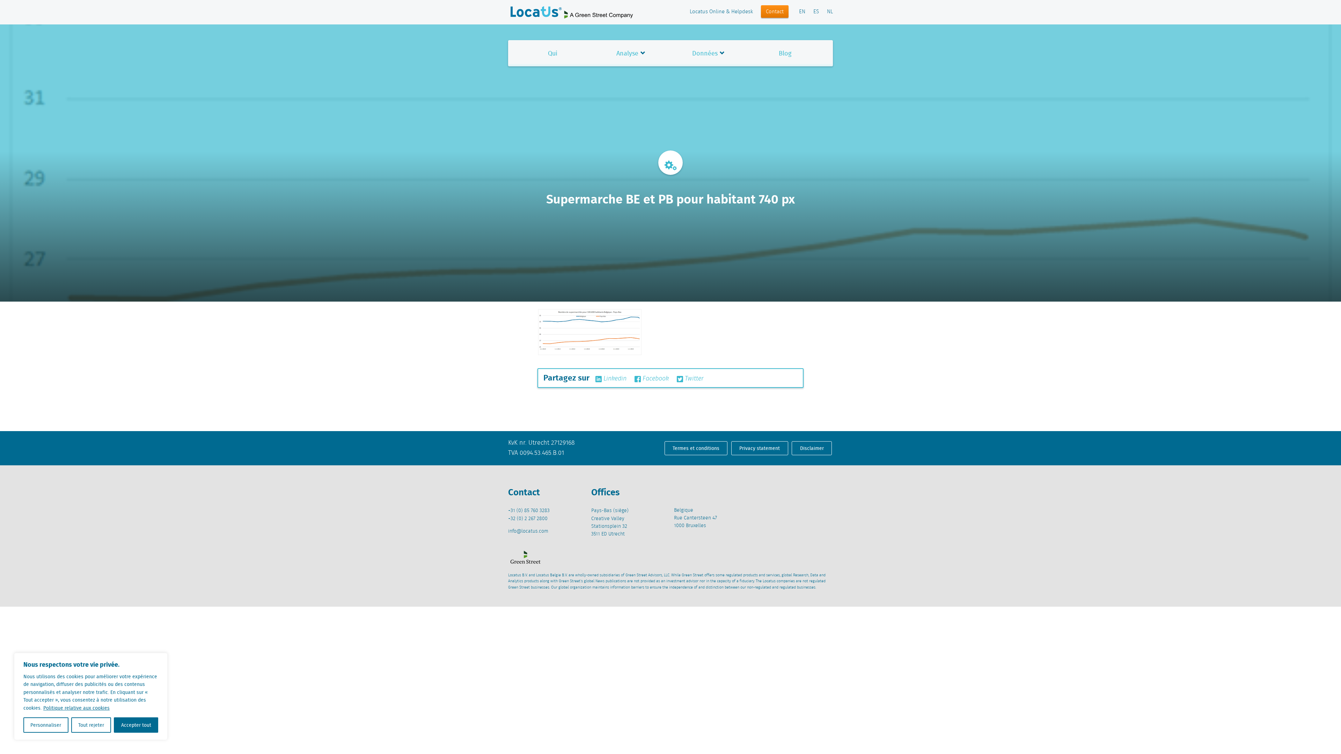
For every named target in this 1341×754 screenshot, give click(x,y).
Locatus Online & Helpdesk (721, 12)
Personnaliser (45, 725)
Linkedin (614, 379)
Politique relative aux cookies (76, 707)
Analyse (627, 53)
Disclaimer (812, 448)
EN (802, 12)
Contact (775, 12)
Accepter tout (136, 725)
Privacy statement (759, 448)
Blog (785, 53)
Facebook (655, 379)
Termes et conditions (696, 448)
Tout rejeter (91, 725)
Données (705, 53)
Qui (552, 53)
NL (830, 12)
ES (816, 12)
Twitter (693, 379)
